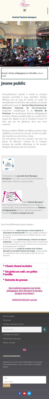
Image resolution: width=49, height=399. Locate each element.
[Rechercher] (44, 329)
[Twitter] (29, 393)
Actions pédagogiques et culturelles (23, 73)
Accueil (4, 73)
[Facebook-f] (20, 393)
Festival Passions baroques (24, 17)
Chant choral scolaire (18, 266)
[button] (25, 10)
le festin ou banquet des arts (22, 213)
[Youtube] (24, 393)
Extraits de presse (16, 280)
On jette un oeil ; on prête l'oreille (20, 273)
